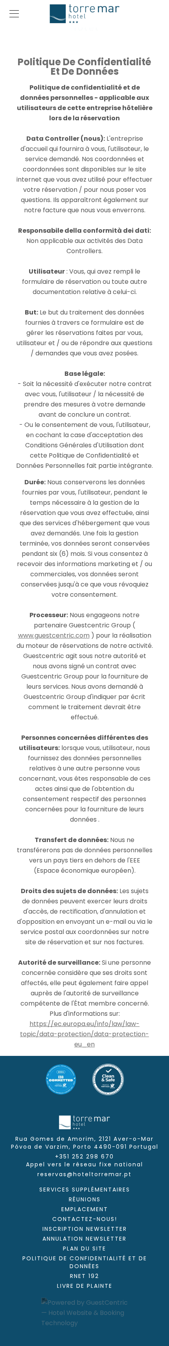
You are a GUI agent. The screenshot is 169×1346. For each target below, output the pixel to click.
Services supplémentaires (84, 1189)
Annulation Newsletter (84, 1239)
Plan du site (84, 1248)
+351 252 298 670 (84, 1160)
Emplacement (84, 1209)
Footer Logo (84, 1122)
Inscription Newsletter (84, 1229)
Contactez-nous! (84, 1219)
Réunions (85, 1199)
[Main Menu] (14, 13)
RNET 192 (84, 1276)
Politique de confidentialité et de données (84, 1262)
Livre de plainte (84, 1286)
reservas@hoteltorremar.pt (84, 1174)
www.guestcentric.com (54, 635)
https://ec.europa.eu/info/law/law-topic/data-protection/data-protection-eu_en (84, 1034)
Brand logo (84, 13)
